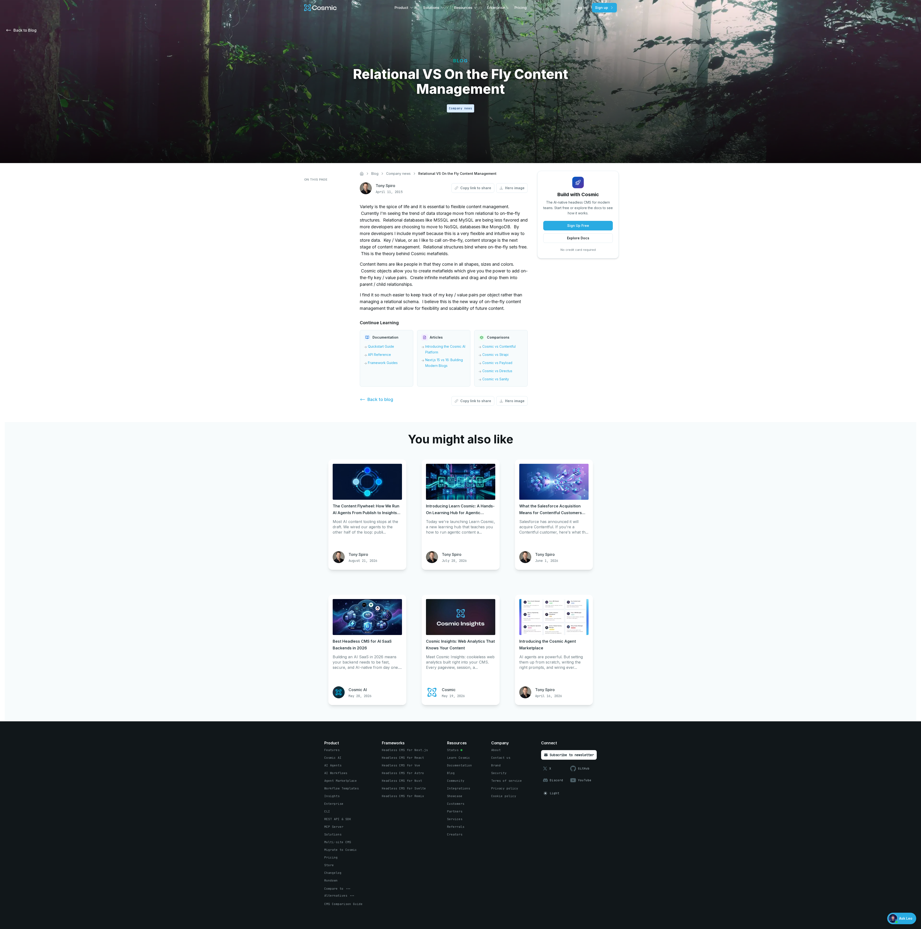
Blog (374, 173)
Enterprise (496, 7)
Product (401, 7)
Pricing (520, 7)
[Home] (362, 174)
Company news (398, 173)
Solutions (431, 7)
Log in (581, 7)
